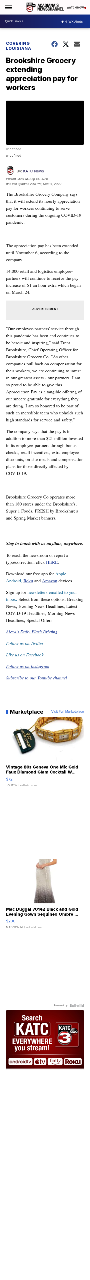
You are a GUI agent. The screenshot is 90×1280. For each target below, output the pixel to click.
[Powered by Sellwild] (77, 1005)
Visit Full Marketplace (67, 711)
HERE (52, 562)
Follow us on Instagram (27, 666)
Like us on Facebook (25, 655)
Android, (14, 581)
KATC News (33, 171)
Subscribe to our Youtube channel (36, 678)
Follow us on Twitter (25, 643)
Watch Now (75, 7)
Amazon (49, 581)
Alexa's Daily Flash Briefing (32, 632)
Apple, (61, 574)
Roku (28, 581)
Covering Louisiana (18, 46)
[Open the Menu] (8, 7)
